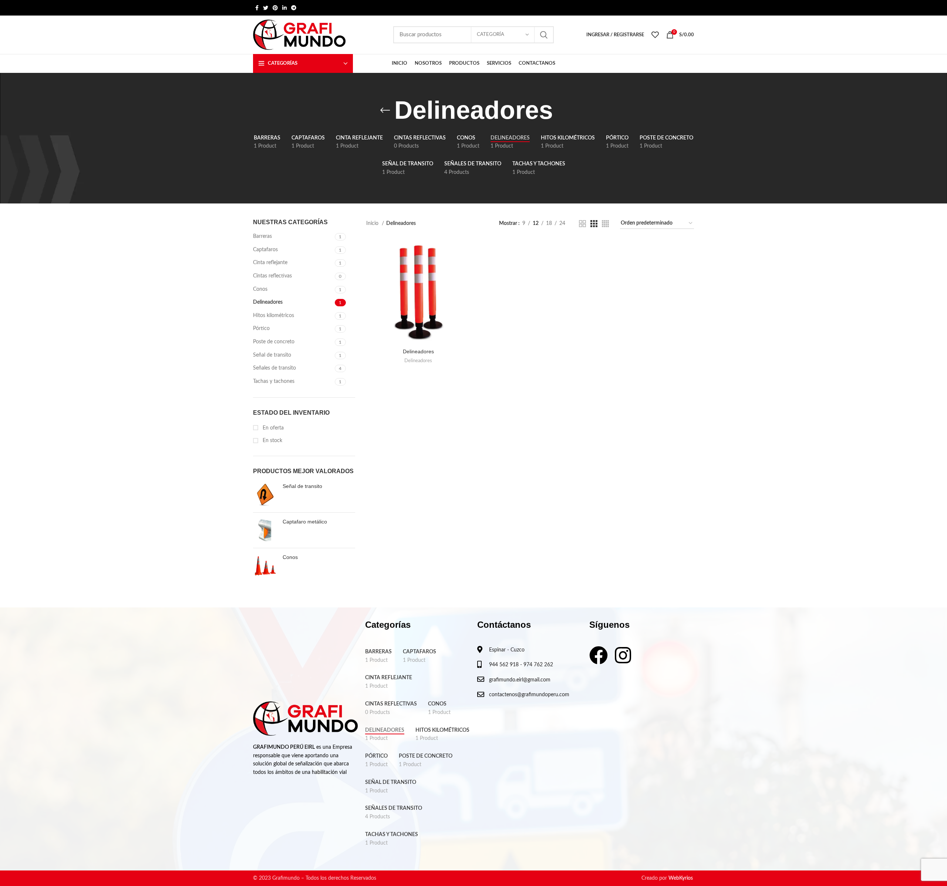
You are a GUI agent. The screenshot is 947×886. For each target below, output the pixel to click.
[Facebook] (598, 655)
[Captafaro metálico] (265, 530)
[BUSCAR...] (544, 34)
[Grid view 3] (593, 223)
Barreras (262, 236)
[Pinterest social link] (275, 8)
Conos (260, 289)
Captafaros (265, 249)
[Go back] (385, 110)
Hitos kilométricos (273, 315)
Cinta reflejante (270, 262)
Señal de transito (272, 355)
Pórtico (261, 328)
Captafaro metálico (305, 522)
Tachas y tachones (273, 381)
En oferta (272, 428)
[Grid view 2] (582, 223)
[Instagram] (623, 655)
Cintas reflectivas (272, 276)
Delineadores (268, 302)
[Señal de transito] (265, 495)
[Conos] (265, 566)
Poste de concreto (273, 341)
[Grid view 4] (605, 223)
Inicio (373, 223)
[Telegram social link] (294, 8)
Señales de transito (274, 368)
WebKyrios (680, 878)
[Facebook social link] (257, 8)
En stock (271, 440)
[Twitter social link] (265, 8)
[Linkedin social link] (284, 8)
